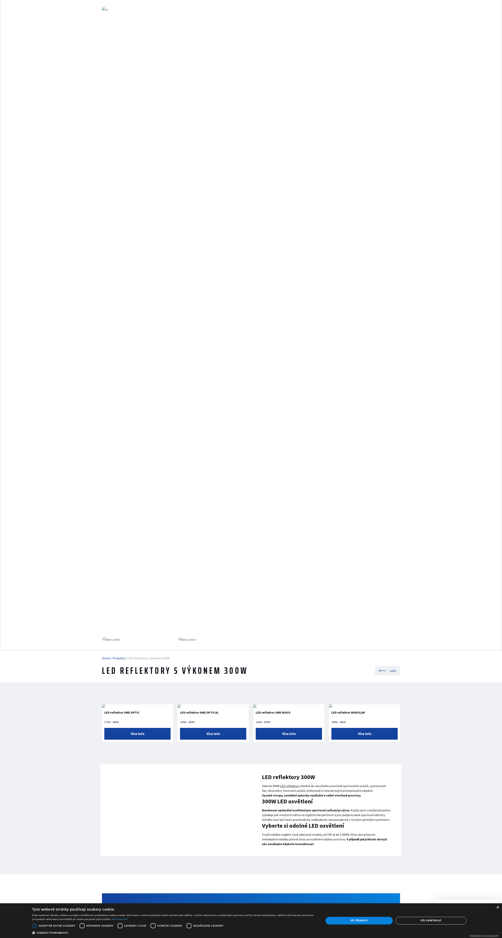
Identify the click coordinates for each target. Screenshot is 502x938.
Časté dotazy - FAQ (207, 9)
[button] (173, 932)
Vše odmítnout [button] (430, 920)
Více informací (120, 919)
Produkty (177, 9)
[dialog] (251, 920)
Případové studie (242, 9)
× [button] (497, 907)
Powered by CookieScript (484, 935)
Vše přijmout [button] (359, 920)
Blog (291, 9)
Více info (137, 733)
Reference (271, 9)
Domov (156, 9)
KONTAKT (310, 9)
